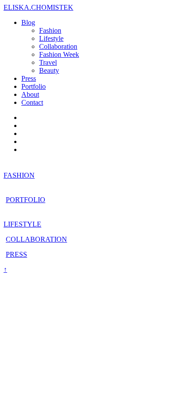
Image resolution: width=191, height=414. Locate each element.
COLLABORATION (36, 239)
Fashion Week (59, 54)
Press (28, 78)
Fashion (50, 30)
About (30, 94)
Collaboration (58, 46)
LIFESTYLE (22, 224)
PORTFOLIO (25, 199)
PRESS (16, 254)
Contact (32, 102)
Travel (48, 62)
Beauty (49, 70)
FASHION (19, 175)
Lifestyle (51, 38)
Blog (28, 22)
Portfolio (33, 86)
